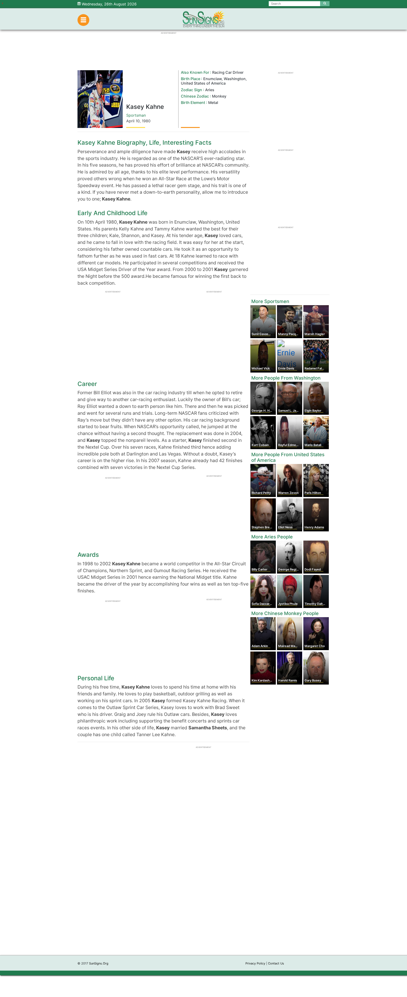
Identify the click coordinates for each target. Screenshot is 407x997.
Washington (235, 78)
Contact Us (276, 963)
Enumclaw (212, 78)
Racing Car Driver (228, 72)
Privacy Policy (255, 963)
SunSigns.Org (98, 963)
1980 (146, 121)
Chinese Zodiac (195, 96)
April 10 (133, 121)
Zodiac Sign (191, 89)
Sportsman (136, 115)
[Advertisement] (203, 884)
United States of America (203, 83)
